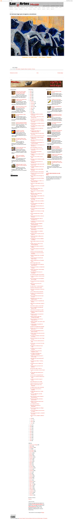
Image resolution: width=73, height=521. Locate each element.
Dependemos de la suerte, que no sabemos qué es (36, 299)
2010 (31, 439)
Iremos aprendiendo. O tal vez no (36, 147)
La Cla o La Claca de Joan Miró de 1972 (37, 135)
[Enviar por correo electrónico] (12, 67)
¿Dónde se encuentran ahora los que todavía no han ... (36, 402)
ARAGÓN (11, 7)
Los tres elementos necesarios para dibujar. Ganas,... (36, 258)
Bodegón (30, 455)
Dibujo (40, 7)
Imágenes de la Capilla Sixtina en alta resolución (21, 100)
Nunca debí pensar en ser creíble (36, 381)
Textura (30, 493)
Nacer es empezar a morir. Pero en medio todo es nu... (36, 319)
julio (31, 109)
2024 (31, 94)
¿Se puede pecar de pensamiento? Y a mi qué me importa (37, 143)
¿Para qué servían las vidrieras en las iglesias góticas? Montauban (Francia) (57, 147)
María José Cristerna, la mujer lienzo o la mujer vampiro (21, 107)
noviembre (33, 103)
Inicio (37, 72)
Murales (30, 478)
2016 (31, 429)
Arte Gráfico (31, 450)
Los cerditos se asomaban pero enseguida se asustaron (35, 354)
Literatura (52, 7)
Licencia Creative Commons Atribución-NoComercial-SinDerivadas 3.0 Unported (33, 518)
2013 (31, 434)
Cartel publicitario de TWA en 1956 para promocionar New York (57, 115)
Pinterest (30, 499)
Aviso (18, 7)
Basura (30, 454)
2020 (31, 100)
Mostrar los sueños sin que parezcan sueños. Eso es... (36, 314)
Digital (30, 463)
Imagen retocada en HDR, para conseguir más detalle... (35, 317)
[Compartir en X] (14, 67)
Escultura (43, 7)
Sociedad (31, 489)
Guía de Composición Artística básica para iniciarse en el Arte (21, 123)
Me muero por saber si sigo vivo (36, 368)
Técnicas (31, 492)
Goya (30, 473)
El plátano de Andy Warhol (56, 99)
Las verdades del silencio (34, 403)
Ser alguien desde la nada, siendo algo (37, 387)
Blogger (42, 512)
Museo (60, 7)
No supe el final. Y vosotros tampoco (36, 286)
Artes (27, 7)
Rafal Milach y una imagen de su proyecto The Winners (57, 131)
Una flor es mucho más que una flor (36, 251)
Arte (30, 448)
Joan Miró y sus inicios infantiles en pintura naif (20, 131)
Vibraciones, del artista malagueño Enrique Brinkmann (36, 224)
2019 (31, 425)
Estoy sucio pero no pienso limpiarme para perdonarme (37, 397)
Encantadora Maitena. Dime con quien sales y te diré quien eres (21, 139)
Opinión (30, 482)
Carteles (30, 458)
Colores (30, 459)
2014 (31, 432)
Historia (30, 474)
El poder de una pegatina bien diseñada (37, 326)
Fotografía (48, 7)
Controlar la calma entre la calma (36, 287)
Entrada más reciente (14, 72)
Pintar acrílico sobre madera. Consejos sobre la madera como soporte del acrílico (21, 92)
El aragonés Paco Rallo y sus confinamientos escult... (35, 131)
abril (31, 418)
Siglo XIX (31, 485)
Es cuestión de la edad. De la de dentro (37, 274)
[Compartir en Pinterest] (16, 67)
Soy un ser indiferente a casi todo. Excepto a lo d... (36, 394)
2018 (31, 426)
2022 (31, 97)
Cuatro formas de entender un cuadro (36, 309)
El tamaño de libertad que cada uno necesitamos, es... (36, 219)
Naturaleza (31, 481)
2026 (31, 91)
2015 (31, 431)
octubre (32, 104)
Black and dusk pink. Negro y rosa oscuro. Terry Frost (36, 189)
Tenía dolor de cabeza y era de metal (36, 305)
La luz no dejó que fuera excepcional (36, 291)
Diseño (30, 465)
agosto (32, 108)
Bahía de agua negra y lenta (35, 262)
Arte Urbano (31, 7)
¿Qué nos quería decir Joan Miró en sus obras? (21, 148)
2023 (31, 95)
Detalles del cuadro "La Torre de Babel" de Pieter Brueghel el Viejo (21, 165)
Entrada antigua (60, 72)
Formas (30, 469)
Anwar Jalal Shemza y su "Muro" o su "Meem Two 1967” (37, 181)
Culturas (36, 7)
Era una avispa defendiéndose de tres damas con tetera (37, 331)
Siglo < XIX (31, 484)
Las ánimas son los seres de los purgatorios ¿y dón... (36, 351)
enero (32, 423)
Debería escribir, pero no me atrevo (36, 383)
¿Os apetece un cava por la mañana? (37, 119)
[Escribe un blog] (13, 67)
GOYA (15, 7)
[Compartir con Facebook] (15, 67)
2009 (31, 440)
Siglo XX (30, 486)
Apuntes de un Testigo (33, 444)
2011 (30, 437)
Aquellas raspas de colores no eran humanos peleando (36, 244)
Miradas (56, 7)
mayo (32, 112)
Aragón (30, 446)
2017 (31, 428)
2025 (31, 92)
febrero (32, 421)
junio (31, 111)
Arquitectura (23, 7)
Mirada (30, 477)
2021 (31, 98)
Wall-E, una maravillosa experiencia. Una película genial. (20, 156)
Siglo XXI (31, 488)
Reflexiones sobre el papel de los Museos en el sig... (36, 194)
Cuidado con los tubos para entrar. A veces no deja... (36, 356)
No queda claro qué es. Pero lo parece (37, 171)
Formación (31, 467)
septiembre (33, 106)
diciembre (32, 101)
